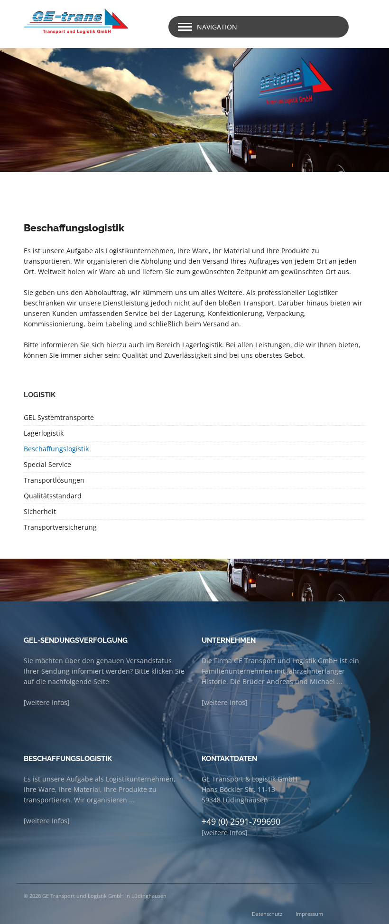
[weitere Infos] (47, 702)
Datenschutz (267, 913)
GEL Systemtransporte (59, 417)
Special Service (47, 464)
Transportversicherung (60, 527)
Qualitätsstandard (53, 495)
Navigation (217, 26)
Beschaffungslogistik (56, 448)
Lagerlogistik (44, 433)
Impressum (309, 913)
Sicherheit (40, 511)
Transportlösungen (54, 480)
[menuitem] (194, 418)
